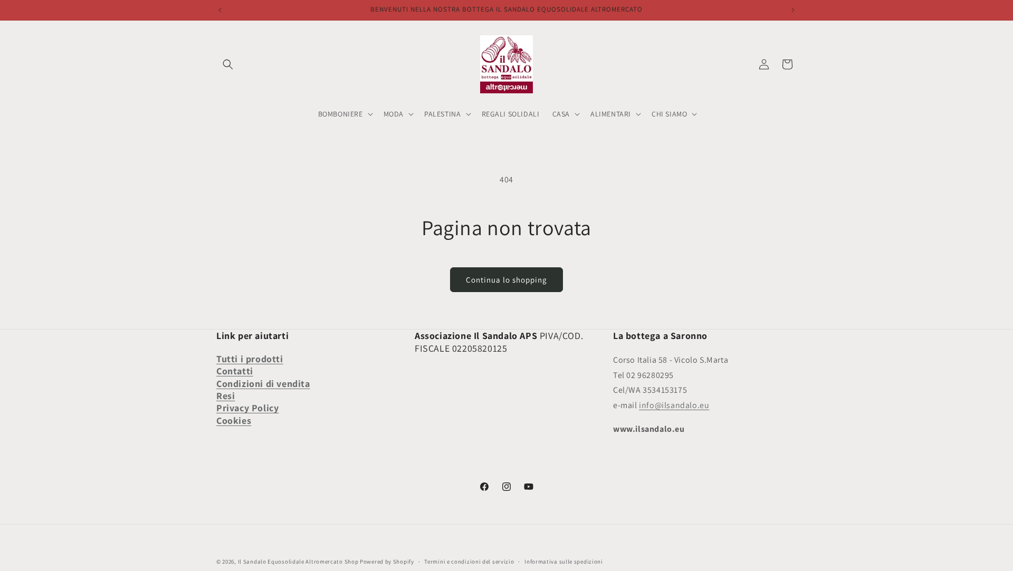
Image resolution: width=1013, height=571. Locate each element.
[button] (228, 64)
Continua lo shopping (506, 280)
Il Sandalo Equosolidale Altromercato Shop (298, 561)
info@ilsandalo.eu (674, 405)
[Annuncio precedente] (220, 10)
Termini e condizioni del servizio (469, 561)
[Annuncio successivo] (793, 10)
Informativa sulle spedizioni (563, 561)
